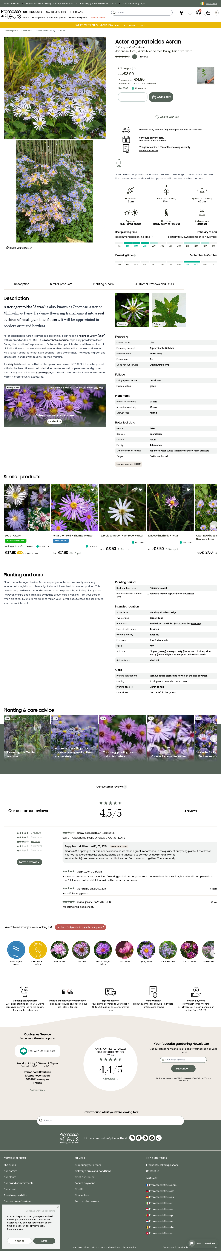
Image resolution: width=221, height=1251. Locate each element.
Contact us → (38, 1090)
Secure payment (85, 1183)
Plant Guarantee (85, 1177)
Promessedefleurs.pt (161, 1215)
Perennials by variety (46, 30)
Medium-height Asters (103, 962)
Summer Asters (168, 961)
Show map (196, 623)
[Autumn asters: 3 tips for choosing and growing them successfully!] (74, 738)
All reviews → (110, 1078)
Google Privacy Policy (193, 1078)
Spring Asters (146, 961)
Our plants (10, 1177)
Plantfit (79, 1189)
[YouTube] (152, 1138)
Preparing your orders (88, 1165)
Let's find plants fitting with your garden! (82, 927)
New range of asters (16, 962)
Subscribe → (183, 1068)
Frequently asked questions (162, 1165)
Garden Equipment (78, 17)
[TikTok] (158, 1138)
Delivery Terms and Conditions (93, 1171)
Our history (10, 1171)
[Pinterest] (145, 1138)
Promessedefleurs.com (162, 1185)
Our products (32, 12)
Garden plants (11, 30)
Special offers (98, 17)
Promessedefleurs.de (161, 1191)
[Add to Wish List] (45, 490)
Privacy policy (129, 1247)
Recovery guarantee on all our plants (98, 3)
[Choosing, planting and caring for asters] (122, 738)
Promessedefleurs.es (161, 1197)
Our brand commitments (18, 1183)
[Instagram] (132, 1138)
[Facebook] (139, 1138)
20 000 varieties (11, 3)
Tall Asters (81, 961)
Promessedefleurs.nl (161, 1221)
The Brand (76, 12)
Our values (10, 1189)
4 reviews (143, 56)
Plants (26, 17)
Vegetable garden (56, 17)
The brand (10, 1165)
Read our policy (15, 1229)
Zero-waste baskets (87, 1201)
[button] (182, 13)
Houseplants (38, 17)
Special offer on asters (38, 962)
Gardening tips (56, 12)
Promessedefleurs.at (161, 1209)
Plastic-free (82, 1195)
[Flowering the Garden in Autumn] (27, 738)
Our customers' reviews (17, 1201)
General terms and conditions (106, 1247)
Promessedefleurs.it (161, 1203)
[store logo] (11, 14)
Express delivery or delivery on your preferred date (49, 3)
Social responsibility (15, 1195)
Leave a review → (29, 862)
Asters (62, 30)
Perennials (27, 30)
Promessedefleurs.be (161, 1227)
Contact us (152, 1171)
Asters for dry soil (211, 961)
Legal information (81, 1247)
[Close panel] (58, 1207)
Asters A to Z (59, 961)
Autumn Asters (189, 961)
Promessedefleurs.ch (161, 1233)
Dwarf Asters (124, 961)
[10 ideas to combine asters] (170, 738)
